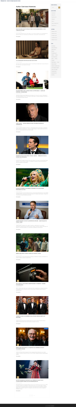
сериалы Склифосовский (55, 65)
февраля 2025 (54, 39)
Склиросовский (54, 71)
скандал (53, 60)
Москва (53, 51)
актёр (58, 62)
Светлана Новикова (19, 62)
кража (53, 58)
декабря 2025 (54, 31)
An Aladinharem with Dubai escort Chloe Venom (26, 60)
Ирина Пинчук (54, 49)
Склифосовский (54, 53)
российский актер (54, 56)
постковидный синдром (55, 67)
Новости (53, 15)
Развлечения (54, 17)
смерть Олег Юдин (54, 69)
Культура (53, 12)
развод (56, 58)
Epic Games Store (54, 73)
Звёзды (53, 19)
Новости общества (55, 23)
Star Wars (53, 74)
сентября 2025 (54, 37)
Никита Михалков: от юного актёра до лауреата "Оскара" (28, 253)
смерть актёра (54, 64)
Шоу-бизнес (54, 25)
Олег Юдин (53, 45)
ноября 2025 (54, 33)
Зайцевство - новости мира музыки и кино (10, 1)
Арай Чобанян (54, 62)
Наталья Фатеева (54, 47)
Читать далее (18, 36)
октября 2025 (54, 35)
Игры (53, 21)
